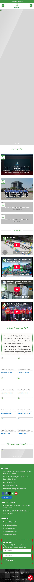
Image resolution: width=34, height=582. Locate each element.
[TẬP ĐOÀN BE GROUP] (17, 6)
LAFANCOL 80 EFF (6, 373)
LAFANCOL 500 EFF (7, 413)
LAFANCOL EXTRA (23, 433)
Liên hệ (21, 576)
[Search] (31, 5)
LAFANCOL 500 (5, 433)
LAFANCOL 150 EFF (23, 373)
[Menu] (3, 5)
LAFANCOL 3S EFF (23, 393)
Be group (26, 579)
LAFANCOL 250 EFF (7, 393)
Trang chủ (14, 576)
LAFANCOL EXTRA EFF (24, 413)
